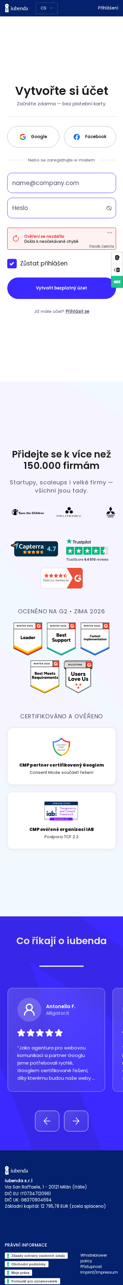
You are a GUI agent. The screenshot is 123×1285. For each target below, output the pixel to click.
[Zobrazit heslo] (109, 208)
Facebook (96, 137)
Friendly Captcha (101, 246)
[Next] (76, 1121)
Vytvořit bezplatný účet (61, 288)
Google (39, 137)
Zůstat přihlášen (43, 263)
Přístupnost (91, 1266)
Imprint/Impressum (99, 1272)
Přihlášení (108, 8)
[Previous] (47, 1121)
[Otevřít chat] (117, 258)
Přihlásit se (77, 311)
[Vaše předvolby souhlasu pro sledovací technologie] (117, 270)
